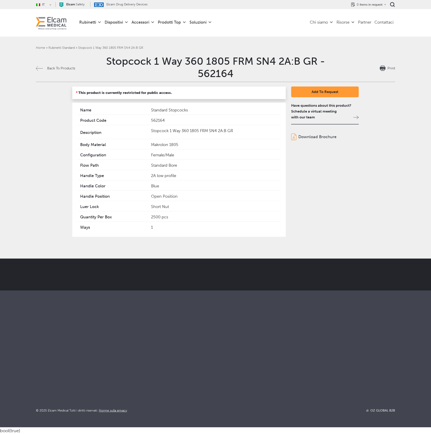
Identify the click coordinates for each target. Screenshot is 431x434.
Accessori (140, 22)
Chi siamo (319, 22)
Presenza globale (229, 381)
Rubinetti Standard (61, 48)
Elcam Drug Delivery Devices (126, 4)
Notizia (311, 387)
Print (391, 68)
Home (40, 48)
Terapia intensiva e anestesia (148, 363)
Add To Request (325, 92)
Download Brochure (317, 136)
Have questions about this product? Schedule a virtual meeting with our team (321, 111)
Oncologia (134, 381)
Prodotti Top (169, 22)
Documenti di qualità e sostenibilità (333, 369)
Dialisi (130, 369)
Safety (75, 4)
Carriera (222, 393)
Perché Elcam (227, 363)
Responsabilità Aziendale (235, 375)
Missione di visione (231, 369)
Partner (364, 22)
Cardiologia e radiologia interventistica (157, 375)
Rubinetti (87, 22)
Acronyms (313, 381)
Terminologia (316, 375)
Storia (220, 399)
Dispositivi (114, 22)
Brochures (313, 363)
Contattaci (384, 22)
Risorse (343, 22)
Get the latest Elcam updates (111, 297)
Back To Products (61, 68)
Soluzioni (198, 22)
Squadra (222, 387)
